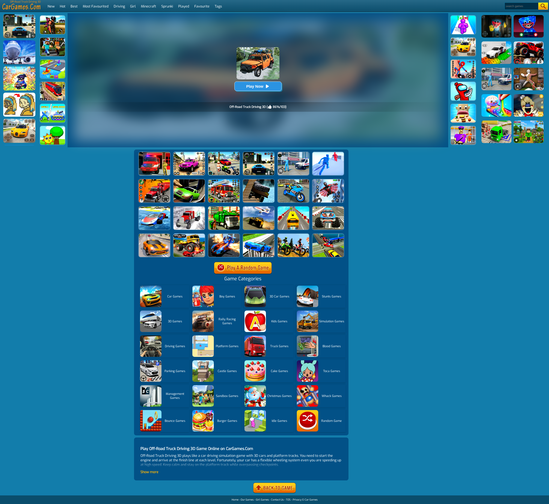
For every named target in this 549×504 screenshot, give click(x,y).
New (51, 6)
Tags (218, 6)
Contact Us (277, 499)
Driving (119, 6)
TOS (288, 499)
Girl (133, 6)
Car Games (311, 499)
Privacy (297, 499)
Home (235, 499)
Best (74, 6)
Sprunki (167, 6)
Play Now (254, 86)
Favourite (202, 6)
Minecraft (148, 6)
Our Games (247, 499)
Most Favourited (96, 6)
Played (183, 6)
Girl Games (262, 499)
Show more (149, 472)
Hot (62, 6)
